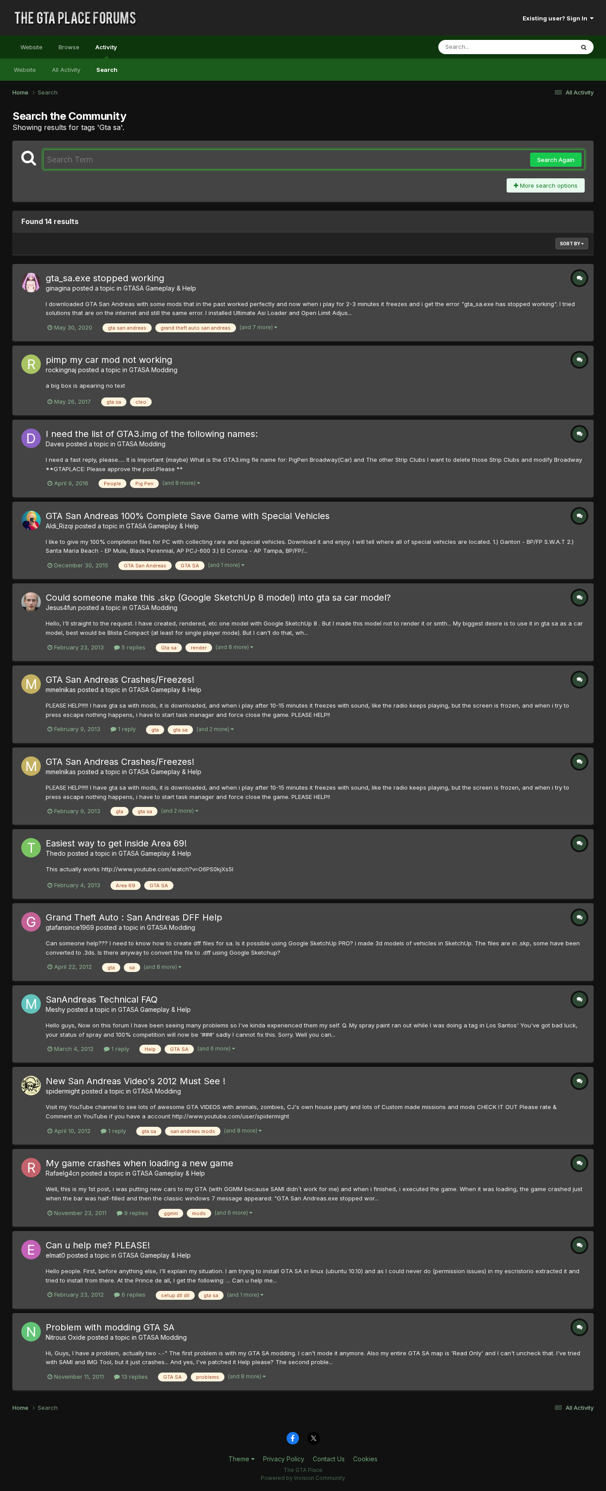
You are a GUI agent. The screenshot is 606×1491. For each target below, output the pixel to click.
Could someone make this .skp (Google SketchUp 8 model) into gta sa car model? (218, 597)
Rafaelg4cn (62, 1173)
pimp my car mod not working (109, 359)
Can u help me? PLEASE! (98, 1245)
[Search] (584, 47)
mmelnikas (61, 689)
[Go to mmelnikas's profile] (31, 684)
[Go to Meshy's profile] (31, 1004)
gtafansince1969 (70, 927)
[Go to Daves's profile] (31, 438)
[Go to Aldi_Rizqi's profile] (31, 520)
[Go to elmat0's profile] (31, 1249)
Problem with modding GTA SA (110, 1327)
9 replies (135, 1212)
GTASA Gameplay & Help (159, 288)
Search (107, 69)
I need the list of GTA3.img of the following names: (152, 434)
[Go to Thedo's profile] (31, 848)
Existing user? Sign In (556, 18)
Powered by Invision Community (303, 1478)
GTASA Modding (153, 370)
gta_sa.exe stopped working (105, 278)
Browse (69, 47)
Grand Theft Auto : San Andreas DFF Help (134, 917)
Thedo (56, 853)
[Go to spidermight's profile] (31, 1085)
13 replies (134, 1376)
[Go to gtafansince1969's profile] (31, 922)
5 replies (133, 647)
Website (31, 47)
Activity (106, 47)
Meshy (55, 1009)
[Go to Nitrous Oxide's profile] (31, 1332)
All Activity (66, 69)
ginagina (58, 288)
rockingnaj (61, 370)
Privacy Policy (283, 1459)
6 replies (133, 1294)
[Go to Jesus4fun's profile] (31, 602)
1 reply (126, 728)
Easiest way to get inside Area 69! (116, 843)
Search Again (556, 159)
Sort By (570, 243)
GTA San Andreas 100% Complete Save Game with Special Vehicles (188, 516)
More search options (548, 185)
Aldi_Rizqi (59, 526)
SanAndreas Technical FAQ (101, 999)
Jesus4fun (61, 607)
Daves (55, 444)
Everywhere (546, 46)
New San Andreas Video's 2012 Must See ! (135, 1081)
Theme (239, 1459)
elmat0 (55, 1255)
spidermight (63, 1091)
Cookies (365, 1459)
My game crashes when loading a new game (139, 1163)
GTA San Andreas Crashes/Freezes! (120, 679)
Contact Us (329, 1459)
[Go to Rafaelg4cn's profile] (31, 1167)
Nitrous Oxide (66, 1337)
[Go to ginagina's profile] (31, 282)
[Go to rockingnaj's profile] (31, 364)
